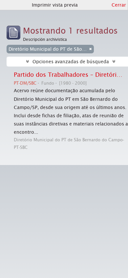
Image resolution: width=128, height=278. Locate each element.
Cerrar (119, 5)
